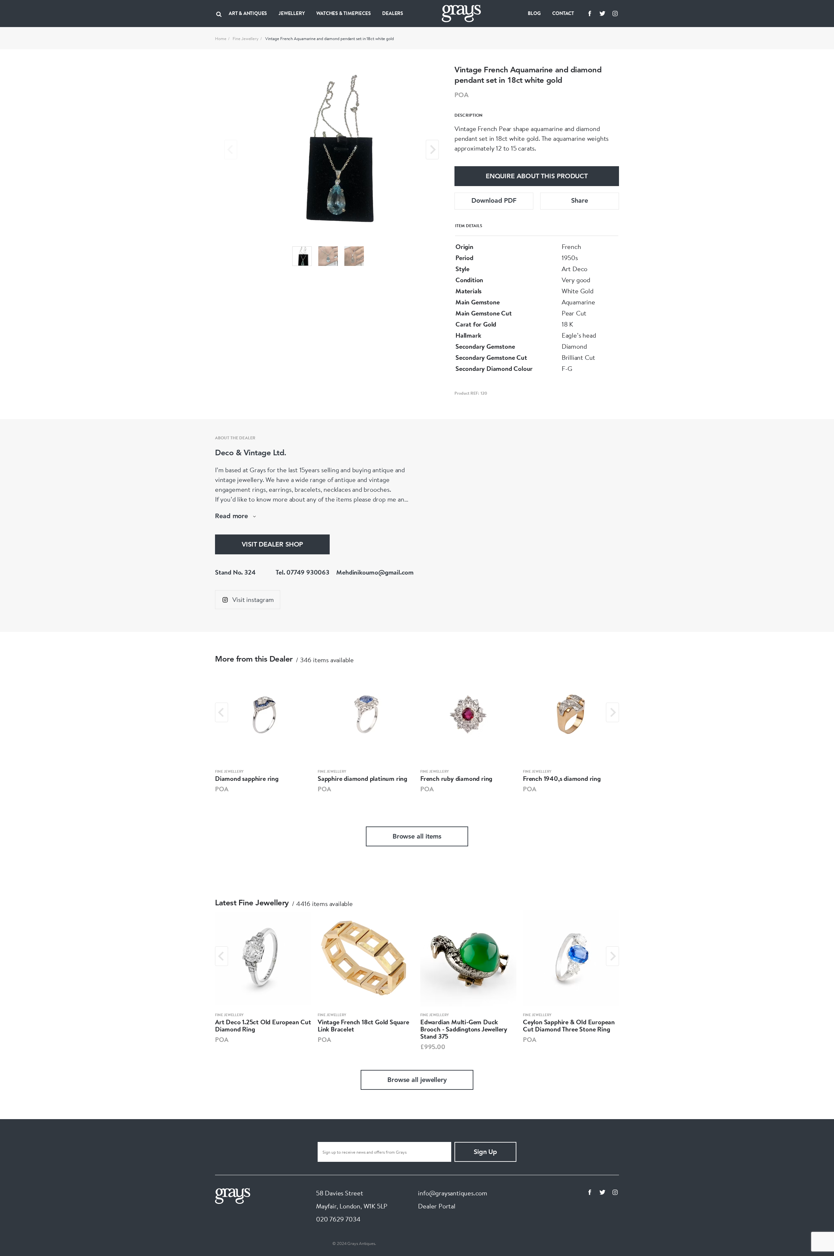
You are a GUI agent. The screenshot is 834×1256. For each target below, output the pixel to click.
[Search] (219, 13)
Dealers (392, 13)
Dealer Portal (436, 1206)
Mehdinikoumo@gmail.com (375, 572)
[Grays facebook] (590, 13)
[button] (302, 256)
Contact (563, 13)
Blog (534, 13)
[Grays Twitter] (602, 13)
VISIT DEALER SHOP (272, 545)
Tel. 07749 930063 (302, 572)
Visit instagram (253, 599)
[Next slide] (432, 149)
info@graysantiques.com (452, 1193)
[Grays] (232, 1195)
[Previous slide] (230, 149)
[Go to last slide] (221, 712)
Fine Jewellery (246, 38)
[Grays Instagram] (615, 13)
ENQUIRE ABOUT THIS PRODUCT (537, 176)
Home (220, 38)
